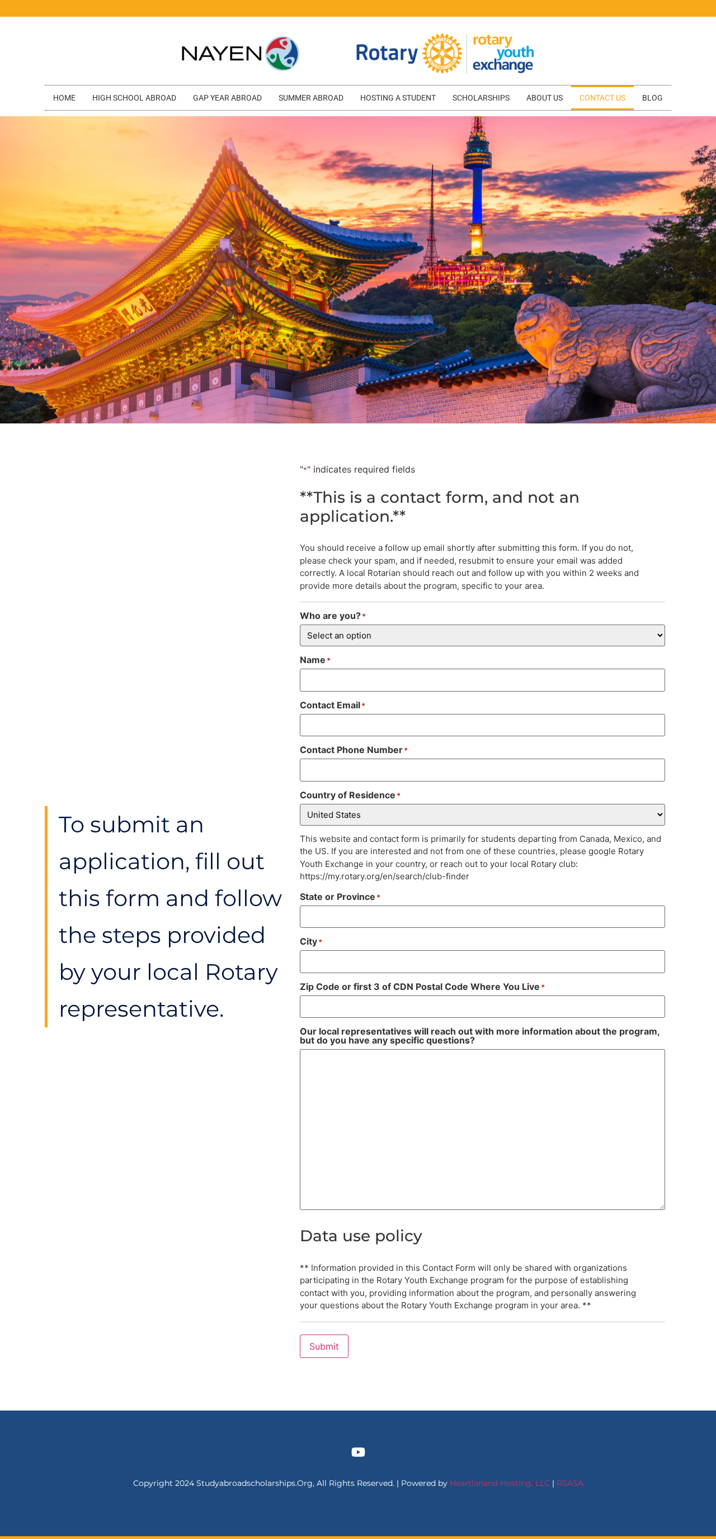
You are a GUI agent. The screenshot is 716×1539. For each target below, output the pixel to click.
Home (64, 97)
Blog (652, 97)
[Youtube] (358, 1452)
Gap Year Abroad (227, 97)
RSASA (570, 1483)
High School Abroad (134, 97)
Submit (324, 1346)
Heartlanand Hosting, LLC (500, 1483)
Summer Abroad (311, 97)
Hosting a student (398, 97)
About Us (544, 97)
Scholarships (481, 97)
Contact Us (602, 97)
